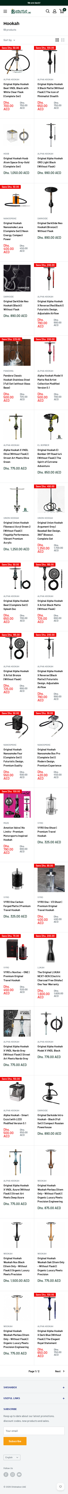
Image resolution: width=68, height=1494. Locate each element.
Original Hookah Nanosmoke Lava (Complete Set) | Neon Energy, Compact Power (15, 231)
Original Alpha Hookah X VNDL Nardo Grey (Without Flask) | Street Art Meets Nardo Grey (16, 1052)
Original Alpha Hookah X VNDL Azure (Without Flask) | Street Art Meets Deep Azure (16, 1191)
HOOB (6, 153)
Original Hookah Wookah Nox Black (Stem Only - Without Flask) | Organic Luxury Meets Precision (16, 1266)
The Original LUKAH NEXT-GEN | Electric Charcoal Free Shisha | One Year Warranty (50, 978)
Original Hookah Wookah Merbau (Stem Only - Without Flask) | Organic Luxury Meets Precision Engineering (50, 1193)
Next (58, 1371)
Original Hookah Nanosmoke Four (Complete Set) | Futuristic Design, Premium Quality (13, 757)
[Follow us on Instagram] (12, 1474)
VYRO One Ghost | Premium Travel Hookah (47, 831)
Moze (6, 823)
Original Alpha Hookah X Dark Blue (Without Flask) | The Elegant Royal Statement (50, 1336)
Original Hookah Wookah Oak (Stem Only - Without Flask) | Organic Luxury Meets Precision (50, 1266)
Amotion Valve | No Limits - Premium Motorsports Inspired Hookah (15, 833)
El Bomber (43, 445)
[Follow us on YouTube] (19, 1474)
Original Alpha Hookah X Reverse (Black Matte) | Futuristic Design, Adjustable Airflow (50, 679)
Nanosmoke (10, 218)
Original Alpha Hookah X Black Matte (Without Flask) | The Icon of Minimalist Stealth (50, 90)
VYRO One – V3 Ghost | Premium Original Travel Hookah (49, 905)
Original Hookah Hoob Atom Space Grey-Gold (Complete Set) (16, 162)
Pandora (8, 370)
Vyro (40, 823)
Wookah (41, 1180)
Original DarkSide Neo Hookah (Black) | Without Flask (15, 305)
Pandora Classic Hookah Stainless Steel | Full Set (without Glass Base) (16, 381)
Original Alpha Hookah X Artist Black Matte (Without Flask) (50, 604)
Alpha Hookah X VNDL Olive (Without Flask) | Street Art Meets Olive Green (16, 455)
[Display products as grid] (57, 40)
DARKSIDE (42, 218)
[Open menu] (5, 11)
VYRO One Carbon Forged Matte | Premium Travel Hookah (17, 905)
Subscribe (15, 1441)
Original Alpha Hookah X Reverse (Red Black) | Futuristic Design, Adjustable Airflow (50, 307)
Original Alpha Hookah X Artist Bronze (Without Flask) (16, 675)
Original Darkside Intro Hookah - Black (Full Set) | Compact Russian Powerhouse (50, 1121)
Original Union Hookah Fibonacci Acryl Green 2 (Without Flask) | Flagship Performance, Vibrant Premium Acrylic (17, 532)
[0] (61, 11)
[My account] (54, 11)
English (9, 1457)
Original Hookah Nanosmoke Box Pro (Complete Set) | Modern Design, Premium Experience (49, 757)
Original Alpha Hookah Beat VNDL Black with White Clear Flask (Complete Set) (16, 90)
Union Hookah (11, 518)
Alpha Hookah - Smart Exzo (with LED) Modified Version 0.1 (16, 1119)
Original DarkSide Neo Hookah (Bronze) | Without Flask (49, 227)
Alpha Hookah (11, 79)
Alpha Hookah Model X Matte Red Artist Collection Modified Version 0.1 (50, 381)
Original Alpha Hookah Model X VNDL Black (50, 1048)
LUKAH (40, 967)
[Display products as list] (63, 40)
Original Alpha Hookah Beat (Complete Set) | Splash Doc (16, 604)
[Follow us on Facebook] (5, 1474)
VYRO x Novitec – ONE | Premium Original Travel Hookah (16, 976)
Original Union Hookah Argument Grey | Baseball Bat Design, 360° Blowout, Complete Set (50, 530)
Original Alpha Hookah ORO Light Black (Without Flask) (50, 162)
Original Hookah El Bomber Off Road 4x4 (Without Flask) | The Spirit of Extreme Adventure (49, 457)
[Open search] (48, 11)
